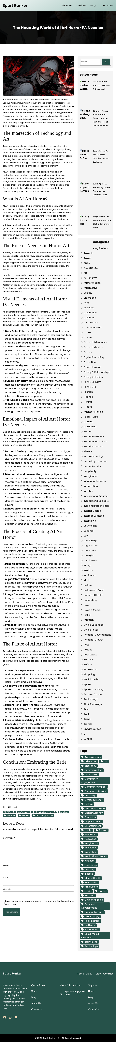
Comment (9, 837)
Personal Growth (93, 639)
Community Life (93, 327)
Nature (88, 585)
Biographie (90, 297)
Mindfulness (91, 886)
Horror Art (11, 815)
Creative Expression (44, 812)
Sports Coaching (94, 689)
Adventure (90, 761)
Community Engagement (89, 780)
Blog (86, 302)
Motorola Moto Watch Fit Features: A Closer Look (102, 85)
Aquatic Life (91, 268)
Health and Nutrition (95, 441)
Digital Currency (94, 812)
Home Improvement (96, 461)
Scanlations (91, 669)
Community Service (96, 791)
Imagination (91, 476)
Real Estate (90, 654)
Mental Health (92, 878)
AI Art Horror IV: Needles (50, 109)
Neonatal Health (93, 595)
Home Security (92, 466)
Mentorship (91, 882)
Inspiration (90, 852)
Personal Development (97, 634)
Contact (108, 973)
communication (93, 770)
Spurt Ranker (15, 5)
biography (90, 765)
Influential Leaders (95, 481)
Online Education (94, 624)
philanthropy (92, 916)
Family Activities (93, 377)
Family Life (90, 387)
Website (7, 889)
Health (88, 431)
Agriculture (101, 248)
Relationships (92, 920)
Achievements (93, 757)
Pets (86, 644)
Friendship (90, 834)
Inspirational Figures (96, 496)
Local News (90, 560)
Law (86, 535)
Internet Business (94, 515)
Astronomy (90, 278)
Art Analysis (23, 812)
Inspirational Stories (96, 856)
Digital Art (63, 812)
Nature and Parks (94, 590)
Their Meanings (93, 704)
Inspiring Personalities (96, 505)
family (88, 830)
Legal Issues (91, 545)
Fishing (88, 401)
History (88, 451)
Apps (87, 263)
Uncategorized (92, 729)
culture (89, 804)
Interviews (90, 520)
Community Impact (96, 786)
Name (7, 865)
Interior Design (92, 510)
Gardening (90, 426)
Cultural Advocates (95, 342)
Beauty (88, 292)
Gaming (88, 421)
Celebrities (90, 312)
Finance (88, 396)
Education (90, 362)
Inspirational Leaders (96, 501)
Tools (87, 714)
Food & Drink (91, 416)
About (89, 973)
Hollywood (90, 839)
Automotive (91, 287)
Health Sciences (93, 446)
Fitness (88, 406)
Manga (88, 565)
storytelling (91, 942)
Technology (91, 699)
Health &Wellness (94, 436)
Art (15, 807)
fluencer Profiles (93, 411)
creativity (90, 795)
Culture (88, 352)
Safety (88, 664)
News (87, 605)
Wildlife (88, 738)
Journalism (90, 525)
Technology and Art (44, 815)
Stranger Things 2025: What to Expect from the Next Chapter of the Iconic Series (100, 118)
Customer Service (95, 808)
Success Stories (93, 694)
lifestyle (89, 873)
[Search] (106, 62)
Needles (25, 815)
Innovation (90, 847)
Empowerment (93, 821)
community (91, 774)
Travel (87, 719)
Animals (88, 253)
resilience (90, 925)
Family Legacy (92, 382)
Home (80, 973)
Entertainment (92, 367)
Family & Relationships (97, 372)
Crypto (88, 337)
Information (91, 486)
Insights (88, 491)
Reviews (88, 659)
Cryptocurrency (94, 800)
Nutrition (89, 619)
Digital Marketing (94, 357)
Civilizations (91, 322)
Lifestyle (89, 555)
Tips (86, 709)
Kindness (89, 860)
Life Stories (90, 550)
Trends (88, 724)
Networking (90, 600)
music (88, 891)
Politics (88, 649)
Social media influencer (90, 935)
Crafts (87, 332)
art (105, 761)
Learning (89, 869)
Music (87, 580)
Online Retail (91, 629)
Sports (87, 684)
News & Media (92, 610)
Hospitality (90, 471)
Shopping (89, 674)
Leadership (90, 540)
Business (89, 307)
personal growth (94, 912)
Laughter (89, 530)
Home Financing (93, 456)
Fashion (88, 392)
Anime (87, 258)
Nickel (87, 615)
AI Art (9, 812)
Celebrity (89, 317)
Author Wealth (92, 283)
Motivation (90, 575)
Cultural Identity (93, 347)
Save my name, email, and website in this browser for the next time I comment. (39, 903)
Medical (88, 570)
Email (6, 877)
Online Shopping (94, 899)
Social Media (91, 679)
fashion (103, 830)
